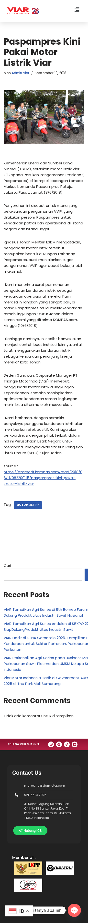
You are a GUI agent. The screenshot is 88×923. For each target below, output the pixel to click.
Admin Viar (20, 73)
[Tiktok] (67, 744)
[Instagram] (51, 744)
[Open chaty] (74, 910)
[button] (77, 9)
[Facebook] (59, 744)
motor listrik (28, 505)
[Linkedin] (74, 744)
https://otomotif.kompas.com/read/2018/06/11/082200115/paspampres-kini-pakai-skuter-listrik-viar (43, 477)
